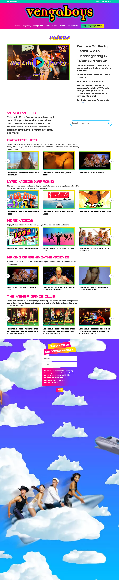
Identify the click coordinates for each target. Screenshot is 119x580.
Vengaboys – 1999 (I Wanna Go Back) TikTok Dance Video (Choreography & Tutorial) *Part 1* (23, 331)
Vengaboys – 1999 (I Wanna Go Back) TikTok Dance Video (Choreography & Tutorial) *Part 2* (59, 331)
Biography (26, 26)
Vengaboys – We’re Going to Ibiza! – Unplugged (94, 250)
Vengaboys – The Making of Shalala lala (23, 289)
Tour (47, 26)
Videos (62, 26)
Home (17, 26)
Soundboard (73, 26)
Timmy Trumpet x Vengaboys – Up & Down (58, 250)
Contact (110, 1)
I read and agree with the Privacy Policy (57, 381)
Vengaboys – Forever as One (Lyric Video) (23, 213)
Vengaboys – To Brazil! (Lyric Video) (95, 212)
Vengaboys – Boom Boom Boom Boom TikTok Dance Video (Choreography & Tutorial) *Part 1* (95, 331)
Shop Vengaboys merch (92, 26)
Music (54, 26)
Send (59, 390)
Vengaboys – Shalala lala (91, 173)
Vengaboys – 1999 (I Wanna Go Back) (23, 248)
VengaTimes (38, 26)
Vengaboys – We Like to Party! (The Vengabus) (23, 174)
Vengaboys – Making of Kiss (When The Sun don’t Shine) (94, 289)
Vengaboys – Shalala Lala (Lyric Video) (58, 213)
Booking (103, 1)
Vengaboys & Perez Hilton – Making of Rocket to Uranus (59, 289)
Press (97, 1)
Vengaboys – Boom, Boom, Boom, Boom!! (57, 174)
